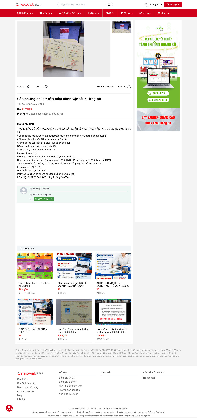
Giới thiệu (22, 379)
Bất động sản (26, 13)
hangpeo (45, 188)
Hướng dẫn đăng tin (69, 390)
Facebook (150, 378)
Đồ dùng (127, 13)
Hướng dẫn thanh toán (70, 386)
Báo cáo (122, 86)
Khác (163, 13)
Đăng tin (174, 4)
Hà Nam (63, 339)
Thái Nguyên (104, 339)
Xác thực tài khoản (68, 394)
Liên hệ (21, 399)
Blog (19, 395)
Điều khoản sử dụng (27, 387)
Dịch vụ (95, 13)
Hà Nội (62, 293)
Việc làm (47, 13)
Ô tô (111, 13)
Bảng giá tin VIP (67, 378)
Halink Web (122, 408)
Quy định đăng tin (26, 383)
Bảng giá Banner (67, 382)
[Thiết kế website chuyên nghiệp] (158, 64)
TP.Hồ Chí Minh (28, 293)
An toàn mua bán (26, 391)
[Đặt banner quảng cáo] (158, 119)
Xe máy (146, 13)
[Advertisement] (74, 224)
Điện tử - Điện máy (71, 13)
